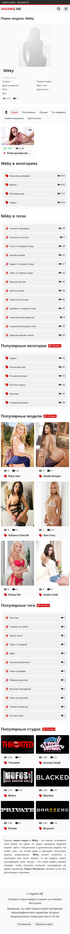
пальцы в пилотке (37, 237)
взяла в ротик (37, 290)
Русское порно (37, 385)
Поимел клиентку (37, 706)
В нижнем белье (37, 376)
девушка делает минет (37, 335)
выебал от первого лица (37, 308)
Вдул (37, 653)
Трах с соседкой (37, 644)
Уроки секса (37, 635)
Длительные (34, 118)
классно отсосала (37, 299)
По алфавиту (59, 112)
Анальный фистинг (37, 662)
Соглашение (24, 924)
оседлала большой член (37, 326)
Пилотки (37, 617)
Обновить (56, 346)
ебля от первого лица (37, 273)
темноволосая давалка (37, 317)
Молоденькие (37, 193)
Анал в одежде (37, 671)
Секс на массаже (37, 698)
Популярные (28, 112)
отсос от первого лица (37, 246)
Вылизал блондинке (37, 689)
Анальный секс (37, 367)
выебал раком (37, 255)
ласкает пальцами (37, 228)
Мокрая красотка (37, 680)
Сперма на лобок (37, 626)
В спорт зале (37, 715)
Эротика (37, 393)
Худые (37, 202)
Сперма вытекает (37, 402)
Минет (37, 184)
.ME (11, 9)
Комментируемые (14, 118)
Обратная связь (43, 924)
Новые (14, 112)
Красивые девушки (37, 176)
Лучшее (44, 112)
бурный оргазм (37, 281)
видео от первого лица (37, 264)
